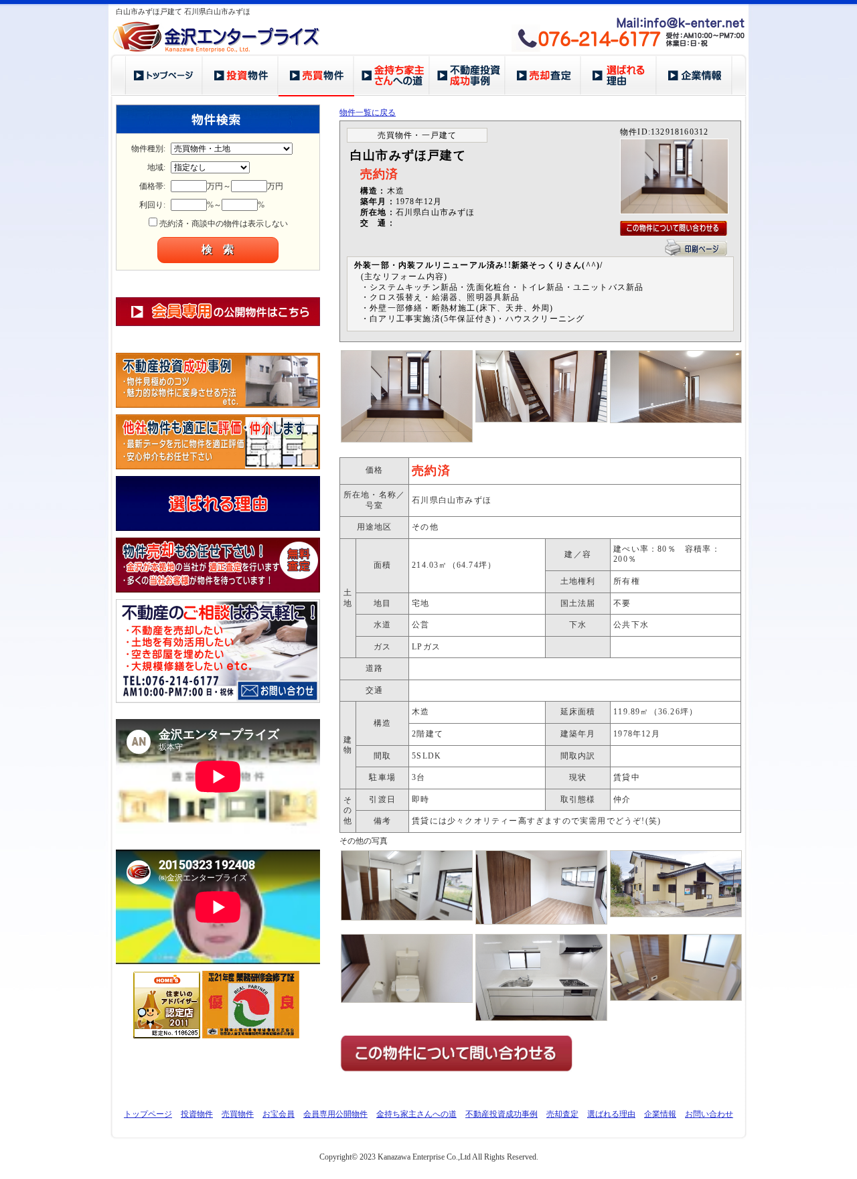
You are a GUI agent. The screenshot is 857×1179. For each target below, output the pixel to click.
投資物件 (197, 1114)
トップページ (148, 1114)
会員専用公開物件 (335, 1114)
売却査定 (562, 1114)
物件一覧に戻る (367, 112)
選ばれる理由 (611, 1114)
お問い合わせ (709, 1114)
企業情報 (660, 1114)
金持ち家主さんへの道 (416, 1114)
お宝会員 (278, 1114)
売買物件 (238, 1114)
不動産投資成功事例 (501, 1114)
